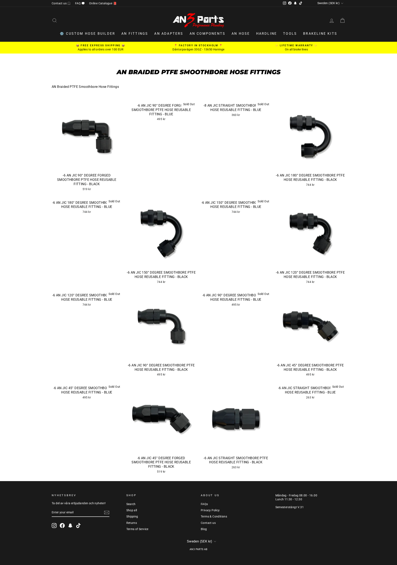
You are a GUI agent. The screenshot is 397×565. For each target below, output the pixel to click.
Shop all (131, 510)
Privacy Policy (210, 510)
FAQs (204, 504)
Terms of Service (137, 529)
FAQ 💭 (80, 3)
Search (131, 504)
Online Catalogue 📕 (103, 3)
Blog (204, 529)
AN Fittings (134, 34)
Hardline (266, 34)
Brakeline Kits (320, 34)
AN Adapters (168, 34)
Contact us (208, 522)
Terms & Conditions (214, 516)
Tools (290, 34)
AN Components (208, 34)
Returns (131, 522)
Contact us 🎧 (61, 3)
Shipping (132, 516)
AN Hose (241, 34)
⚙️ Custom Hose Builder (87, 34)
